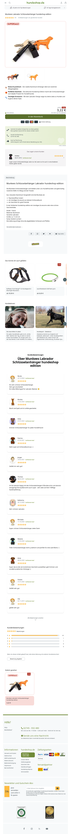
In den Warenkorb (35, 116)
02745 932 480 (15, 136)
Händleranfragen (26, 767)
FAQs (5, 727)
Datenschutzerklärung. (31, 795)
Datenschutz (8, 756)
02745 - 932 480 (31, 728)
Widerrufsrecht (8, 760)
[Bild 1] (35, 44)
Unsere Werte (25, 759)
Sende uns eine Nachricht (36, 735)
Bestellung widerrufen (25, 755)
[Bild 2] (15, 75)
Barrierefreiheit (8, 768)
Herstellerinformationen (13, 227)
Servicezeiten (25, 772)
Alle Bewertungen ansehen (35, 618)
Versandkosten (62, 113)
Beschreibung (10, 177)
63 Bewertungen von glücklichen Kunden (30, 17)
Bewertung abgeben (16, 659)
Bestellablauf (8, 730)
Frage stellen (61, 234)
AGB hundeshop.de (10, 758)
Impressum (7, 765)
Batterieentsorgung (10, 763)
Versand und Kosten (10, 753)
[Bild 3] (35, 75)
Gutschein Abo (25, 764)
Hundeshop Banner (26, 769)
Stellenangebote (26, 762)
